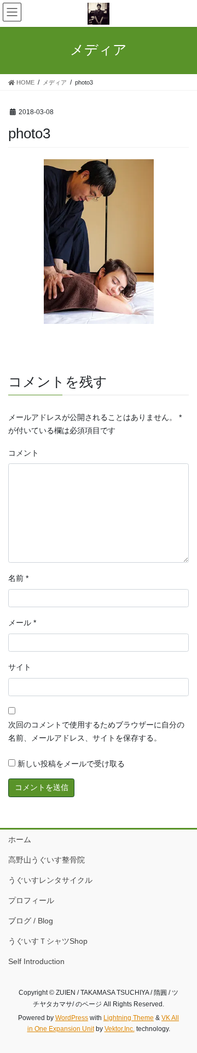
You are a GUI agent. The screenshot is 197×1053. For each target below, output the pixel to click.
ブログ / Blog (30, 920)
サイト (19, 667)
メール (22, 622)
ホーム (19, 839)
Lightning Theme (128, 1018)
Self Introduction (36, 961)
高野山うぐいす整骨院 (46, 859)
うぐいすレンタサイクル (50, 880)
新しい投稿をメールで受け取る (71, 763)
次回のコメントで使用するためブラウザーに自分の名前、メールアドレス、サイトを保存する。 (96, 731)
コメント (23, 453)
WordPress (71, 1018)
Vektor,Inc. (120, 1029)
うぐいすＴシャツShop (48, 941)
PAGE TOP (181, 1011)
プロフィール (31, 900)
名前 (18, 578)
